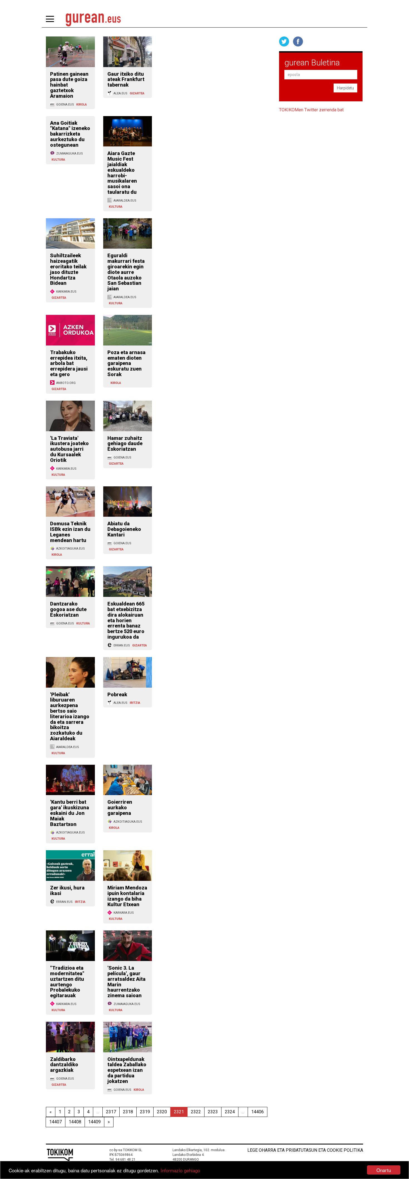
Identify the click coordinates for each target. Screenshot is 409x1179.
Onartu (383, 1169)
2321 (179, 1111)
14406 (257, 1111)
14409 (94, 1121)
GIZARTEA (137, 93)
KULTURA (58, 159)
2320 (162, 1111)
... (98, 1111)
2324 (230, 1111)
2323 (213, 1111)
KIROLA (81, 104)
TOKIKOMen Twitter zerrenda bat (311, 109)
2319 (145, 1111)
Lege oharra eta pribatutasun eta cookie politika (305, 1150)
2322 (196, 1111)
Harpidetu (345, 88)
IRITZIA (135, 703)
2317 (111, 1111)
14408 (75, 1121)
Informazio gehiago (180, 1170)
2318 (128, 1111)
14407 (55, 1121)
